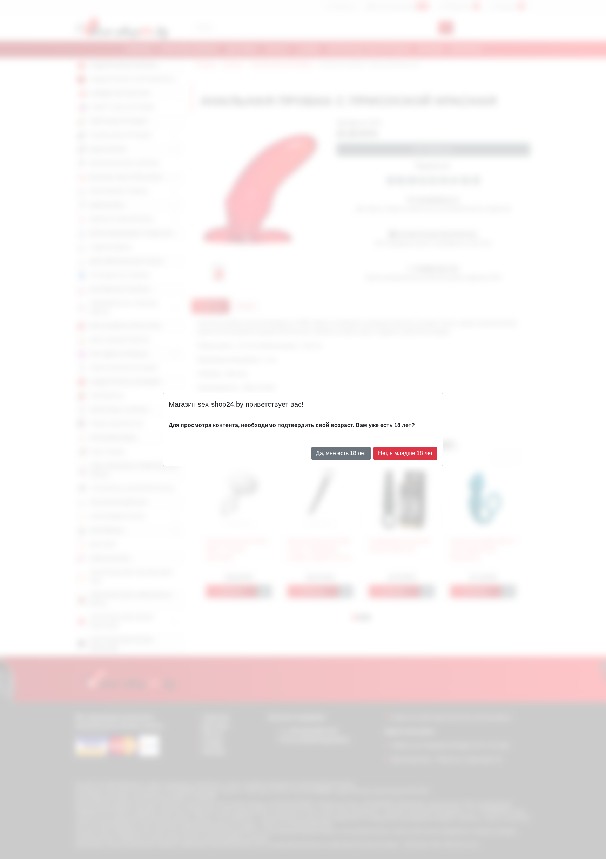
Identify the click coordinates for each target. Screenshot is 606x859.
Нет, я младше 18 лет (405, 453)
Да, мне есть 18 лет (341, 453)
